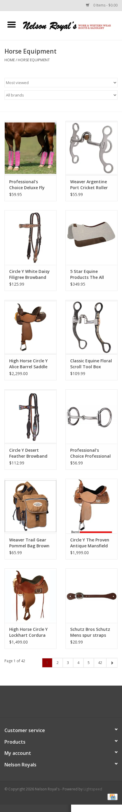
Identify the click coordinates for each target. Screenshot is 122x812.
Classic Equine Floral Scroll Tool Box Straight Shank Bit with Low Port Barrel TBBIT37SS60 (91, 364)
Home (9, 59)
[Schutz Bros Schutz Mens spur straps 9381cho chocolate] (91, 595)
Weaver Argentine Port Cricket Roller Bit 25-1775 (89, 185)
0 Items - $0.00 (105, 5)
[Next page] (111, 663)
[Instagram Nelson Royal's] (66, 703)
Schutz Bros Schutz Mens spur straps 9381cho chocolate (90, 632)
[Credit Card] (111, 796)
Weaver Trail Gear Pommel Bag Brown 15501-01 (29, 543)
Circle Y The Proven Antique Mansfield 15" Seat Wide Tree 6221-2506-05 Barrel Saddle (90, 543)
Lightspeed (93, 789)
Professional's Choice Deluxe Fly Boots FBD (27, 185)
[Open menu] (11, 24)
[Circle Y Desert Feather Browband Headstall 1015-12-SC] (30, 416)
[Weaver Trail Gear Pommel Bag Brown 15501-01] (30, 506)
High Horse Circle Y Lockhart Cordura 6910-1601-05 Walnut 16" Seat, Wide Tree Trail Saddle (28, 632)
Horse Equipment (34, 59)
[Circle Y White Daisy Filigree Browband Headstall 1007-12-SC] (30, 237)
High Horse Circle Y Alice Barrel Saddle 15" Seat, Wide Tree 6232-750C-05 (29, 364)
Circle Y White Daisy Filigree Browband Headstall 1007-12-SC (29, 274)
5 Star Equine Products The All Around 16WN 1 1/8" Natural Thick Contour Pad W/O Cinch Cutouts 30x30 (91, 274)
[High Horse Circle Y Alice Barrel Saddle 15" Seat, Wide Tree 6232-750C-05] (30, 327)
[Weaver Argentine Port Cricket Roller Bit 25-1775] (91, 148)
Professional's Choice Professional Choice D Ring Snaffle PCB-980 (90, 453)
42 (100, 662)
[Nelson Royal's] (72, 25)
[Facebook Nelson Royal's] (55, 703)
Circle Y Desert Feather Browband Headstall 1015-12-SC (28, 453)
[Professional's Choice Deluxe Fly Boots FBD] (30, 148)
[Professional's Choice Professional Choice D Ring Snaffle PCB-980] (91, 416)
